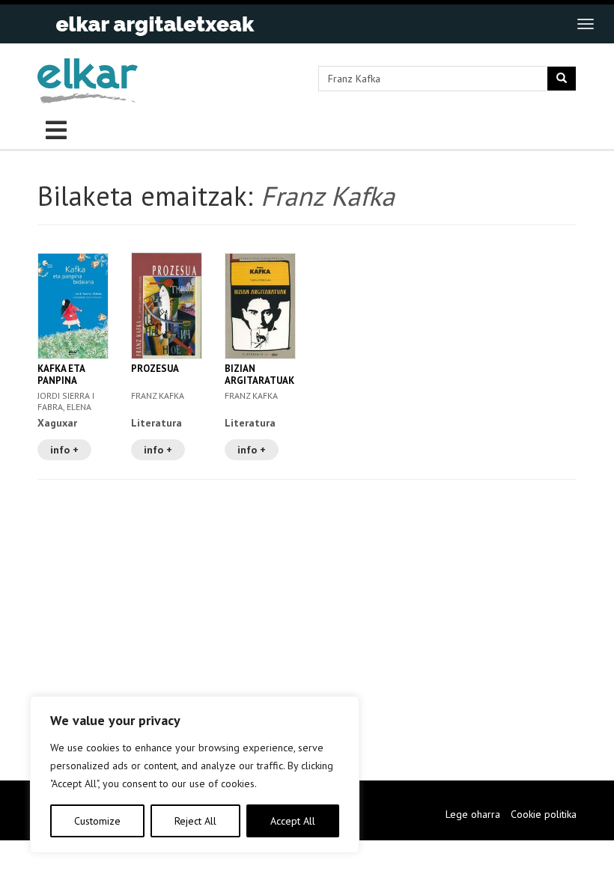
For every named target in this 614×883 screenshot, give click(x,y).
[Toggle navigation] (585, 24)
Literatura (156, 423)
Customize (97, 821)
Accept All (292, 821)
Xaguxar (57, 423)
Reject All (195, 821)
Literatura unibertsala (253, 429)
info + (64, 449)
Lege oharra (473, 814)
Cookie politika (544, 814)
